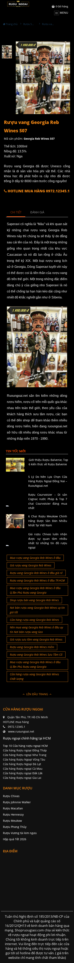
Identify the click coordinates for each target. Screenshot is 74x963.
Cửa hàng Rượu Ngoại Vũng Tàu (24, 759)
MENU (63, 13)
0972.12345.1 (16, 727)
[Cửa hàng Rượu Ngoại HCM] (18, 3)
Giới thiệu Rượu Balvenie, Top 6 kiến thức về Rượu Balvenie (48, 462)
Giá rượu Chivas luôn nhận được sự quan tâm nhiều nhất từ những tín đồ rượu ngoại (47, 540)
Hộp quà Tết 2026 (14, 839)
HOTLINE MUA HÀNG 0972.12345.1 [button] (38, 191)
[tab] (16, 212)
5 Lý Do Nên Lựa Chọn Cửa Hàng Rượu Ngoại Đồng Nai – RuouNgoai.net (47, 481)
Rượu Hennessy (13, 814)
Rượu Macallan (13, 808)
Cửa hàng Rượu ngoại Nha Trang (24, 755)
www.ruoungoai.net (21, 731)
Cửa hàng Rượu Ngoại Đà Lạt (22, 764)
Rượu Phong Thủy (14, 827)
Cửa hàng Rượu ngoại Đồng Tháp (25, 750)
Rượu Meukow (12, 821)
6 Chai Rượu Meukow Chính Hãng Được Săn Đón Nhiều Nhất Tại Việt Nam (47, 520)
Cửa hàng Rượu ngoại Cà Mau (22, 768)
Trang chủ (11, 24)
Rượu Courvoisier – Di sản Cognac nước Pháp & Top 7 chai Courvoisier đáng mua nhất (47, 501)
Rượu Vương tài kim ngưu (20, 833)
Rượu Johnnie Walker (17, 802)
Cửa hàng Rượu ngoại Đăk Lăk (22, 773)
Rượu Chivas (11, 796)
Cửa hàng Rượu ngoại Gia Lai (22, 778)
